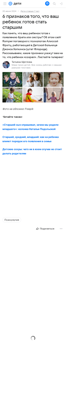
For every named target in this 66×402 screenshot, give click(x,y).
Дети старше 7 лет (30, 11)
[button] (12, 79)
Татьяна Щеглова (22, 62)
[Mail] (10, 3)
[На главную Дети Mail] (16, 3)
